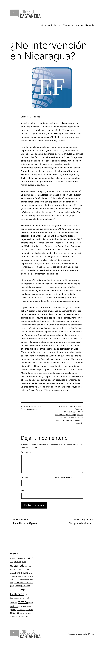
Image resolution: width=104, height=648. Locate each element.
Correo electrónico (63, 477)
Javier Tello (14, 590)
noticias (14, 606)
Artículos (52, 25)
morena (69, 420)
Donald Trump (21, 573)
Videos (66, 25)
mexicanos (13, 602)
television (15, 613)
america (25, 558)
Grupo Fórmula (27, 582)
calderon (17, 561)
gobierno (18, 582)
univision (18, 616)
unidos (12, 616)
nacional (30, 602)
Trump (29, 613)
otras (25, 606)
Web (23, 490)
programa (29, 610)
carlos (24, 561)
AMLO (80, 412)
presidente (21, 610)
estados (13, 579)
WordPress (88, 634)
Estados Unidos (23, 579)
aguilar (12, 558)
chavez (27, 566)
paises (29, 606)
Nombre (25, 477)
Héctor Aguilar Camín (22, 586)
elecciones (13, 576)
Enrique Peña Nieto (22, 576)
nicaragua (76, 420)
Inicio (43, 25)
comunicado (60, 415)
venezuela (25, 616)
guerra (12, 586)
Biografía (89, 25)
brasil (11, 561)
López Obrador (25, 598)
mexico (23, 602)
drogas (30, 573)
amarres (19, 558)
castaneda (17, 565)
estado (30, 576)
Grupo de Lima (74, 417)
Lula (63, 420)
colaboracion (21, 570)
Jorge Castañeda (30, 409)
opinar (20, 606)
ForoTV (30, 579)
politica (13, 609)
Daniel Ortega (71, 415)
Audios (79, 25)
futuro (11, 582)
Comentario (27, 452)
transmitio (23, 613)
